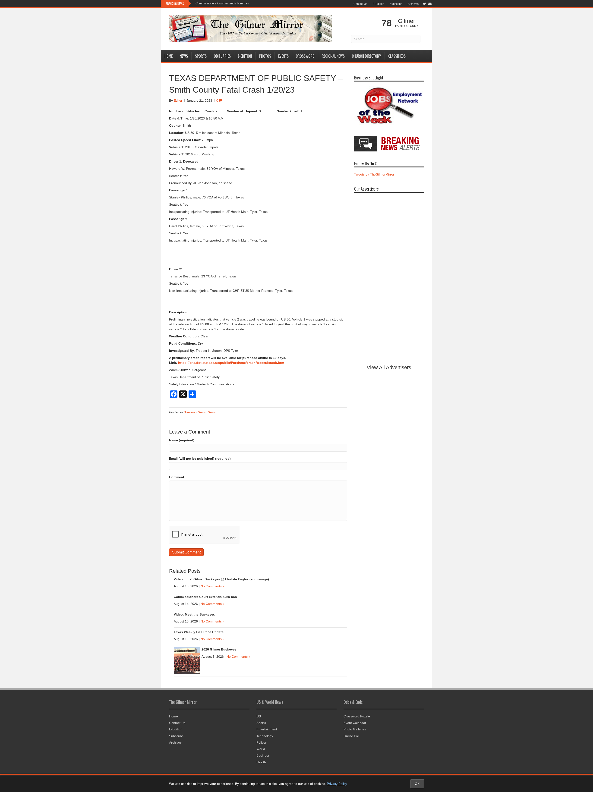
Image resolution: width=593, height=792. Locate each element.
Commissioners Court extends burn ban (222, 3)
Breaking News (195, 412)
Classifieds (397, 56)
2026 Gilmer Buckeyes (219, 649)
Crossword (305, 56)
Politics (261, 742)
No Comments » (212, 586)
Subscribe (396, 4)
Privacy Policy (337, 784)
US (258, 716)
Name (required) (181, 440)
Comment (176, 477)
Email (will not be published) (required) (200, 458)
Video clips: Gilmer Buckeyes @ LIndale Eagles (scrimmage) (221, 579)
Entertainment (266, 729)
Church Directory (366, 56)
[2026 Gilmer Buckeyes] (187, 660)
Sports (201, 56)
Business (263, 755)
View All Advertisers (389, 367)
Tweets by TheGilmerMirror (374, 174)
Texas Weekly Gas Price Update (199, 632)
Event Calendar (355, 723)
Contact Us (360, 4)
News (184, 56)
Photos (265, 56)
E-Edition (378, 4)
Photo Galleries (355, 729)
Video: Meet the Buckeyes (194, 614)
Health (261, 762)
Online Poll (351, 736)
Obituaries (222, 56)
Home (168, 56)
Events (283, 56)
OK (417, 784)
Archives (413, 4)
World (260, 749)
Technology (264, 736)
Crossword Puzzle (357, 716)
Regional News (333, 56)
